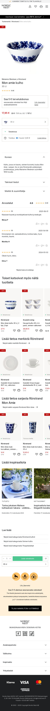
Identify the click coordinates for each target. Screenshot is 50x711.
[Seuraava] (45, 49)
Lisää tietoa (41, 138)
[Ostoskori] (41, 6)
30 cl (5, 564)
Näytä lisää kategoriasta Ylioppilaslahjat (19, 546)
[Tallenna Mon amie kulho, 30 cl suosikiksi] (45, 558)
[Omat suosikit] (35, 6)
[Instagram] (25, 633)
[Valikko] (47, 6)
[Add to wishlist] (14, 330)
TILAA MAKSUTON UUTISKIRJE (25, 608)
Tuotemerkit (6, 21)
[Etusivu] (6, 6)
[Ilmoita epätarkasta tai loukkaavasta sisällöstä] (46, 224)
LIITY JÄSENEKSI (20, 1)
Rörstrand (15, 21)
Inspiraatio (7, 662)
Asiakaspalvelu (9, 645)
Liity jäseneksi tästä (40, 103)
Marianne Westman (9, 79)
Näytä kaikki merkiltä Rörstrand (14, 343)
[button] (8, 91)
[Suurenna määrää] (10, 558)
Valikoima (7, 653)
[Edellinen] (4, 49)
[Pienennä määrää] (3, 558)
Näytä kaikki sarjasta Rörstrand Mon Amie (18, 407)
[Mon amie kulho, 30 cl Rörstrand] (25, 49)
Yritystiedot (8, 670)
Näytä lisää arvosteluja (25, 270)
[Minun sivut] (30, 6)
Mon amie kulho (25, 21)
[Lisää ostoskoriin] (18, 330)
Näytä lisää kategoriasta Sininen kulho (18, 541)
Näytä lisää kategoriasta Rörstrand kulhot (19, 537)
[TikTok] (31, 633)
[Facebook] (18, 633)
